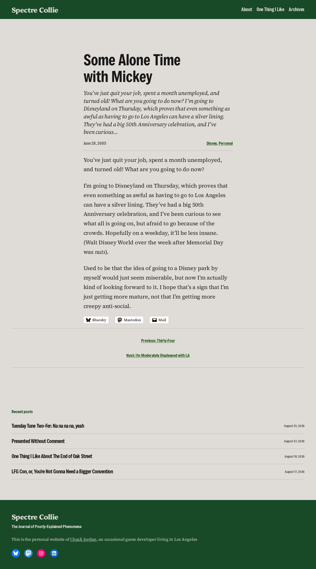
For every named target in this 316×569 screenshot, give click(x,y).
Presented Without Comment (38, 441)
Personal (226, 143)
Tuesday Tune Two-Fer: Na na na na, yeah (48, 426)
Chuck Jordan (83, 539)
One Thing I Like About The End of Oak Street (52, 456)
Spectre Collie (35, 9)
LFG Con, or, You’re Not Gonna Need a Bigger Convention (62, 472)
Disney (212, 143)
